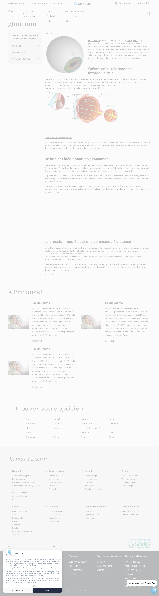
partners (17, 559)
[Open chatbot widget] (154, 591)
